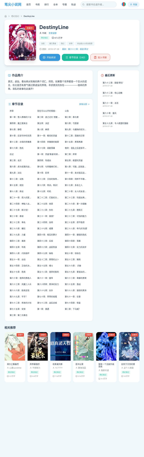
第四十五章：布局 (17, 247)
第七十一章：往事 (73, 296)
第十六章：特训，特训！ (48, 185)
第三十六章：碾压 (17, 228)
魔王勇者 (52, 43)
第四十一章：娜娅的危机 (75, 234)
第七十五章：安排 (17, 309)
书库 (37, 4)
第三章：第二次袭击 (18, 315)
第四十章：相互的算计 (47, 234)
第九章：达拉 (16, 173)
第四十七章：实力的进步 (75, 247)
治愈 (43, 43)
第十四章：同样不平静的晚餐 (77, 179)
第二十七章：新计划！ (19, 210)
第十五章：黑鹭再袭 (74, 142)
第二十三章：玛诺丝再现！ (76, 197)
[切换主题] (124, 4)
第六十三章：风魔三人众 (20, 284)
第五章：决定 (43, 123)
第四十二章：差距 (17, 241)
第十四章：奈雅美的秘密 (48, 142)
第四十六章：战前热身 (47, 247)
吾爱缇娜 (53, 33)
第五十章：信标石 (73, 253)
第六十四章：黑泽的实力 (48, 284)
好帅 (70, 43)
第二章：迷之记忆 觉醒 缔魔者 (49, 117)
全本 (55, 4)
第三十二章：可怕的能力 (75, 216)
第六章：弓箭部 (72, 123)
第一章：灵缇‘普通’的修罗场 (49, 154)
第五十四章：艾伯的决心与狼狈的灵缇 (22, 265)
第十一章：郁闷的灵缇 (47, 135)
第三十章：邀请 (16, 216)
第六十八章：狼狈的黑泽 (75, 290)
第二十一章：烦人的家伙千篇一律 (22, 197)
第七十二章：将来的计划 (20, 303)
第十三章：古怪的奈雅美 (20, 142)
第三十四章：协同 (45, 222)
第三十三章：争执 (17, 222)
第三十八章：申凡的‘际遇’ (76, 228)
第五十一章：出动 (17, 259)
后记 (12, 154)
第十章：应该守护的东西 (20, 135)
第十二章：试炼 (16, 179)
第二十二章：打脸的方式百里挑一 (49, 197)
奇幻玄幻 (15, 16)
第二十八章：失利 (45, 210)
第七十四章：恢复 (73, 303)
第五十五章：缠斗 (45, 265)
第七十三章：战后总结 (47, 303)
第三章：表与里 (72, 117)
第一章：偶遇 (43, 309)
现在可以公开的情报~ (46, 111)
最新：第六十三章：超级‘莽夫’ (75, 49)
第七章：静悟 (16, 129)
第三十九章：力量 (17, 234)
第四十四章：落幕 (73, 241)
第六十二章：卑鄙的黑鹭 (75, 278)
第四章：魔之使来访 (18, 123)
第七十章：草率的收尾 (47, 296)
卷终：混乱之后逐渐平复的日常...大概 (77, 148)
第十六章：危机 (16, 148)
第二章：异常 (71, 154)
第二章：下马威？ (73, 309)
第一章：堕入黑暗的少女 (20, 117)
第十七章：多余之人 (74, 185)
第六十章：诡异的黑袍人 (20, 278)
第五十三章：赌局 (73, 259)
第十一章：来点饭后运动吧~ (77, 173)
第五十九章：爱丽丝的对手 (76, 272)
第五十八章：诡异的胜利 (48, 272)
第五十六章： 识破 (73, 265)
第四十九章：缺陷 (45, 253)
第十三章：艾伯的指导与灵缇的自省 (49, 179)
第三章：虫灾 (16, 160)
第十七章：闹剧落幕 (46, 148)
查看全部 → (84, 104)
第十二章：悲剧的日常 (75, 135)
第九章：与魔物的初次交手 (76, 129)
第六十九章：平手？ (18, 296)
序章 (12, 111)
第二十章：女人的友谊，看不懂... (77, 191)
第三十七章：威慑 (45, 228)
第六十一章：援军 (45, 278)
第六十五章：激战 (73, 284)
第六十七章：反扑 (45, 290)
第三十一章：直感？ (46, 216)
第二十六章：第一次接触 (75, 203)
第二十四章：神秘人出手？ (21, 203)
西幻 (62, 43)
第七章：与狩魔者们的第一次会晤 (49, 166)
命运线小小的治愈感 (84, 43)
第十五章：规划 (16, 185)
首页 (28, 4)
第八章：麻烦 (43, 129)
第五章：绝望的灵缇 (74, 160)
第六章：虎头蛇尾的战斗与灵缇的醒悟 (22, 166)
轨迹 (73, 4)
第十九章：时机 (44, 191)
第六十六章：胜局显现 (19, 290)
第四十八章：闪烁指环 (19, 253)
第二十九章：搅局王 (74, 210)
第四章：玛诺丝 (44, 160)
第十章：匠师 (43, 173)
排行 (46, 4)
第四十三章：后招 (45, 241)
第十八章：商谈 (16, 191)
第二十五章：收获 (45, 203)
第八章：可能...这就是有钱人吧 (77, 166)
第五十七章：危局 (17, 272)
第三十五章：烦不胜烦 (75, 222)
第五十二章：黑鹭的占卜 (48, 259)
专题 (64, 4)
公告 (67, 111)
